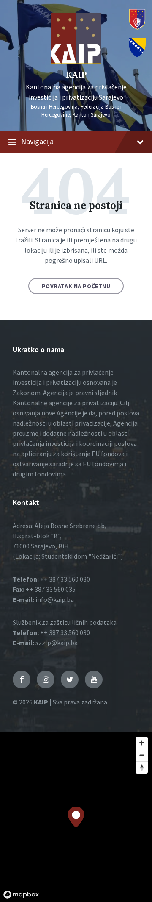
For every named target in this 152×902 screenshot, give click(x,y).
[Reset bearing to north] (142, 767)
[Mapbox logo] (21, 894)
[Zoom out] (142, 755)
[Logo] (76, 61)
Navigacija (37, 141)
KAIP (76, 74)
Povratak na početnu (76, 286)
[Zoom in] (142, 743)
